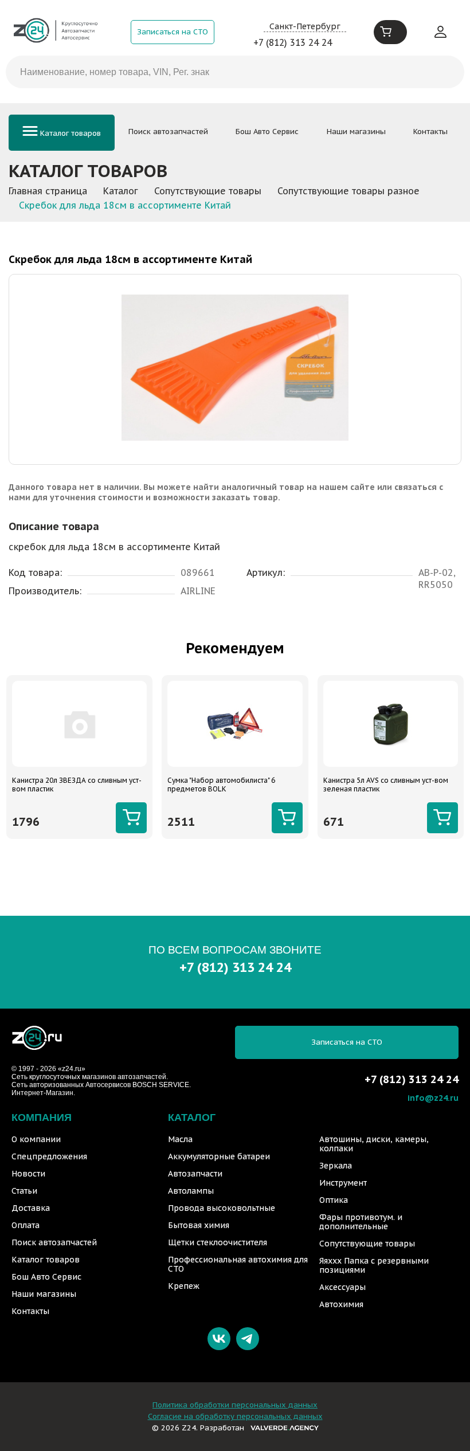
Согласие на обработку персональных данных (235, 1416)
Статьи (24, 1191)
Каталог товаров (69, 133)
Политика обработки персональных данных (235, 1405)
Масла (180, 1139)
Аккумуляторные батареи (219, 1156)
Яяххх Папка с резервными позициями (374, 1265)
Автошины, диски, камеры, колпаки (374, 1144)
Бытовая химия (198, 1225)
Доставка (30, 1208)
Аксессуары (342, 1287)
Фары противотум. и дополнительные (360, 1222)
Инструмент (343, 1183)
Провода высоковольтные (221, 1208)
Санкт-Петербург (304, 26)
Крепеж (183, 1286)
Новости (28, 1173)
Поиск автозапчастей (168, 131)
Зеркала (335, 1165)
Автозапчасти (195, 1173)
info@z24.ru (433, 1097)
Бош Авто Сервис (267, 131)
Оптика (333, 1200)
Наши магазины (356, 131)
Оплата (25, 1225)
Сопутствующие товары (367, 1243)
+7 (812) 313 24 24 (292, 42)
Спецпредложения (49, 1156)
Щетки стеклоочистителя (217, 1242)
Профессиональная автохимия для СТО (238, 1264)
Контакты (430, 131)
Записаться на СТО (172, 32)
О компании (36, 1139)
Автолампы (191, 1191)
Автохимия (341, 1304)
